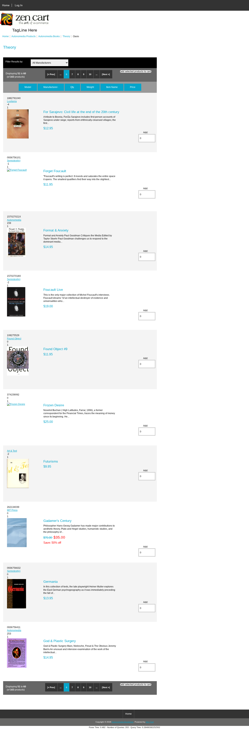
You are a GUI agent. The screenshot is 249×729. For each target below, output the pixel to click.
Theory (66, 36)
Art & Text (12, 450)
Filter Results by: (14, 61)
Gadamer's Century (57, 521)
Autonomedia (14, 220)
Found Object (14, 338)
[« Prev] (51, 74)
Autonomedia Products (23, 36)
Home (6, 5)
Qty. (72, 87)
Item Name (112, 87)
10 (90, 74)
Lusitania (12, 101)
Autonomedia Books (49, 36)
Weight (90, 87)
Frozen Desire (53, 405)
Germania (50, 582)
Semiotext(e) (13, 160)
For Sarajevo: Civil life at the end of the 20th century (81, 112)
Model (28, 87)
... (60, 74)
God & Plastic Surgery (59, 641)
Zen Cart (150, 722)
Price (132, 87)
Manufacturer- (50, 87)
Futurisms (50, 461)
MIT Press (12, 510)
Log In (19, 5)
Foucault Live (53, 290)
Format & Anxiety (55, 230)
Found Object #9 (55, 349)
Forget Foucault (54, 171)
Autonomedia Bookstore (122, 722)
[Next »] (106, 74)
